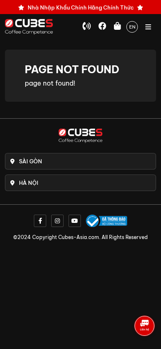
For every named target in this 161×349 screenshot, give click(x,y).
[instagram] (57, 221)
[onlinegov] (106, 221)
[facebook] (40, 221)
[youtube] (75, 221)
